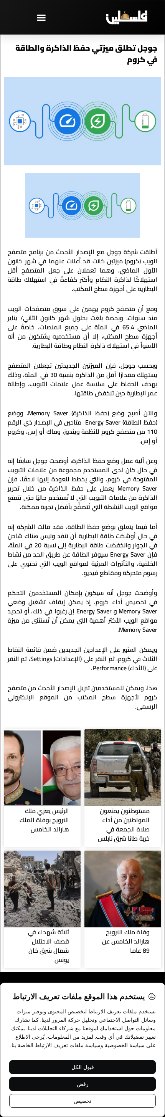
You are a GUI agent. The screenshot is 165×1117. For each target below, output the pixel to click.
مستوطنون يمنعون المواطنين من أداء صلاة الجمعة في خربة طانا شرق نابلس (124, 824)
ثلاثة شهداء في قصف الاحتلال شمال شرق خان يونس (48, 945)
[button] (41, 17)
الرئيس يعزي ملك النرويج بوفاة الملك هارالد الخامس (44, 820)
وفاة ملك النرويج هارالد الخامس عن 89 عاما (126, 941)
